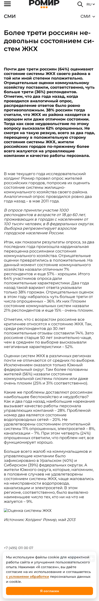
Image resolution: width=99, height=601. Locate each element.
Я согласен (49, 591)
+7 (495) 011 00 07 (18, 548)
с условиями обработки (27, 576)
